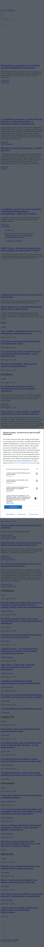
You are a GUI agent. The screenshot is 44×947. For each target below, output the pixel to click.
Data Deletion (10, 514)
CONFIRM (13, 507)
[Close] (40, 433)
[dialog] (22, 473)
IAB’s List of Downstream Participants (24, 463)
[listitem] (22, 469)
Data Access (22, 514)
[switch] (36, 474)
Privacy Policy (33, 514)
